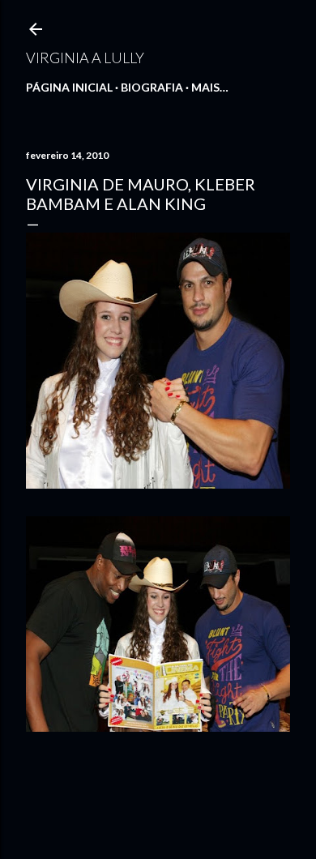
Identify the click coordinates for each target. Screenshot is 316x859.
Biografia (152, 87)
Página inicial (69, 87)
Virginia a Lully (85, 57)
